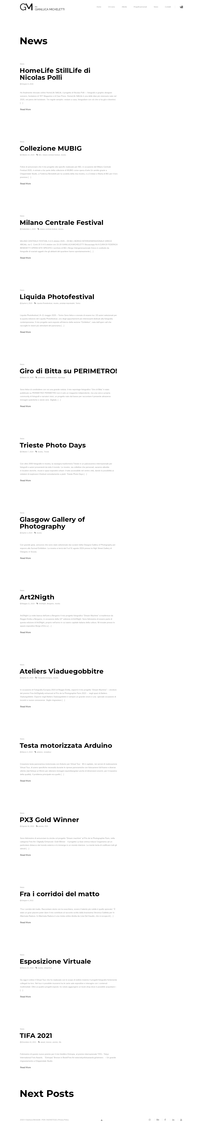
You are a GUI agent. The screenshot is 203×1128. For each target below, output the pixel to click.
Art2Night (42, 604)
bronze (49, 1042)
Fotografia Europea (45, 678)
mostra (63, 155)
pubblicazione (51, 378)
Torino (78, 303)
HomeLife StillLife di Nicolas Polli (55, 74)
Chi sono (111, 7)
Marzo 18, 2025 (28, 378)
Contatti (168, 7)
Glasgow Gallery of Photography (52, 523)
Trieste (46, 452)
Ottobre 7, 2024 (27, 452)
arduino (40, 752)
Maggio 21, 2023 (28, 604)
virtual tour (48, 968)
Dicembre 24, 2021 (29, 1042)
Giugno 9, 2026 (27, 84)
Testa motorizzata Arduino (66, 745)
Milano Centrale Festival (61, 222)
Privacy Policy (63, 1120)
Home (99, 7)
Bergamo (50, 604)
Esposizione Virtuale (55, 961)
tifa (60, 1042)
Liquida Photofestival (57, 296)
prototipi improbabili (67, 303)
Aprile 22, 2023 (27, 678)
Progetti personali (140, 7)
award (42, 1042)
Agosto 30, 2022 (28, 826)
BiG (40, 155)
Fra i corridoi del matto (59, 893)
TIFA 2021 (36, 1035)
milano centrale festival (51, 155)
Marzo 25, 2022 (28, 968)
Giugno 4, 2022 (27, 900)
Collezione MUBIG (51, 148)
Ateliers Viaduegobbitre (62, 671)
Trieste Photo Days (53, 445)
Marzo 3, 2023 (27, 752)
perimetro (41, 378)
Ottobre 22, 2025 (28, 155)
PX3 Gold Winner (49, 819)
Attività (124, 7)
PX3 (46, 826)
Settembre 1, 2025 (29, 229)
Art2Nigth (37, 597)
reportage (61, 378)
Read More (25, 109)
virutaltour (47, 752)
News (156, 7)
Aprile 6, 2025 (27, 303)
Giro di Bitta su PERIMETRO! (68, 370)
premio (41, 826)
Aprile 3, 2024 (27, 533)
